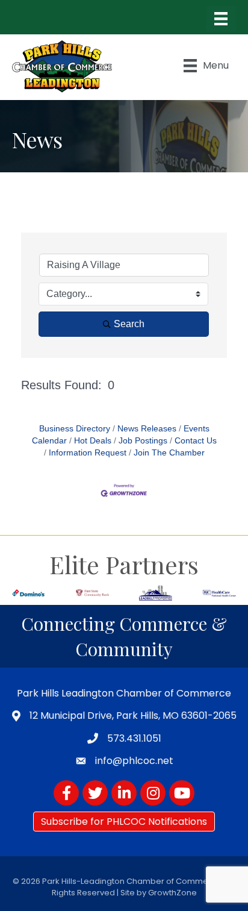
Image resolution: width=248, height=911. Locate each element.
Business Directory (74, 428)
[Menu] (221, 18)
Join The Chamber (169, 452)
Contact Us (196, 440)
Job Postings (143, 440)
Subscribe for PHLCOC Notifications (124, 821)
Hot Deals (92, 440)
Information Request (87, 452)
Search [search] (129, 324)
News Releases (146, 428)
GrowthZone (172, 892)
